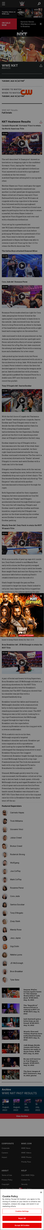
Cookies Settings (22, 1211)
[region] (22, 1209)
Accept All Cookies (22, 1225)
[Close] (41, 1192)
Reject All (22, 1218)
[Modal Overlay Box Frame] (22, 615)
